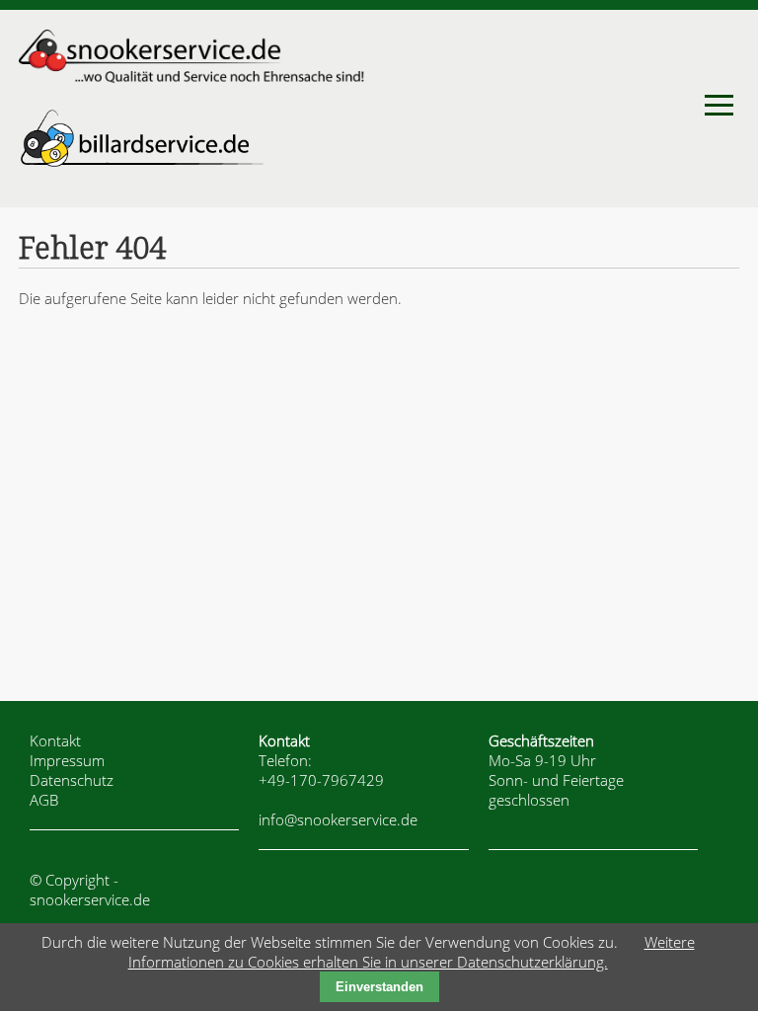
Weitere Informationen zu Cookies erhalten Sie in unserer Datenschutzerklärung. (411, 952)
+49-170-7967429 (321, 780)
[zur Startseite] (191, 79)
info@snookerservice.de (338, 819)
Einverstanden (379, 986)
